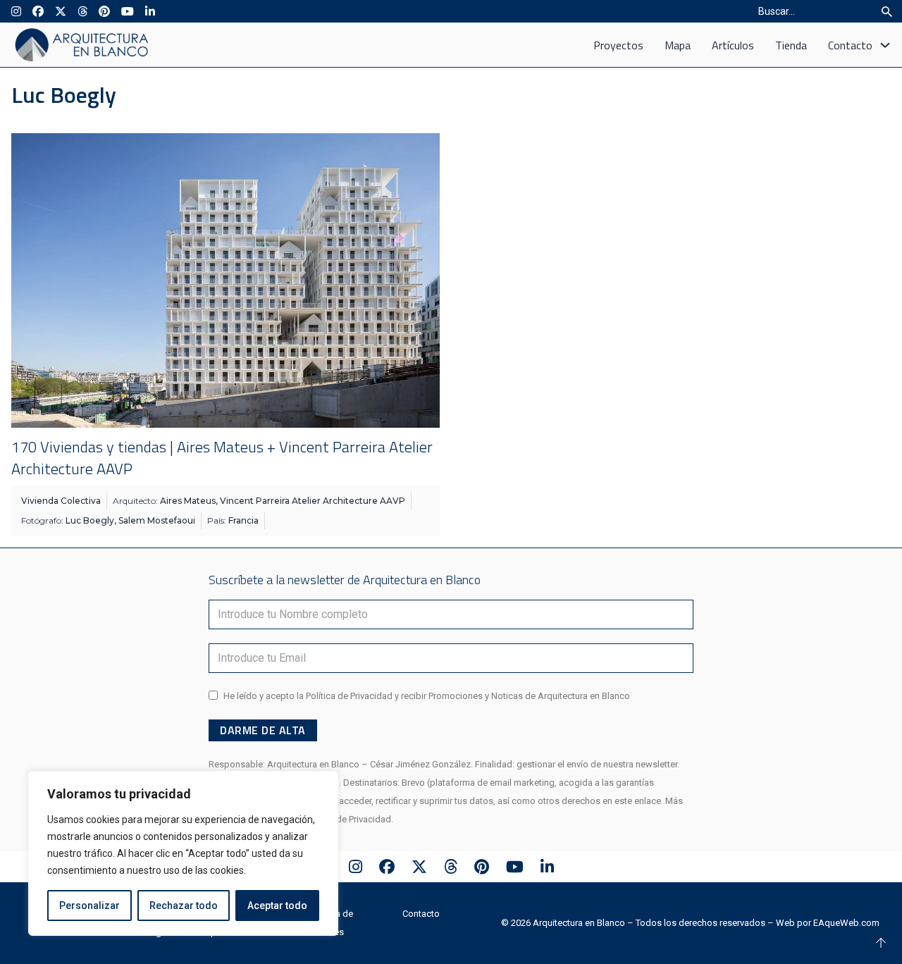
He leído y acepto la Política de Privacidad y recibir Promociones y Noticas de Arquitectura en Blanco (426, 696)
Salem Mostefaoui (156, 520)
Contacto (850, 45)
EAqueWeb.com (846, 922)
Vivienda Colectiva (61, 500)
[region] (183, 853)
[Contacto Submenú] (885, 45)
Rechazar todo (183, 905)
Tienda (791, 45)
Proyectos (618, 45)
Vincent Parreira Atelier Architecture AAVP (312, 500)
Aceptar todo (277, 905)
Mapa (678, 45)
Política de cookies (332, 922)
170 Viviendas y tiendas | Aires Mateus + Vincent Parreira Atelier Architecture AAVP (222, 458)
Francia (243, 520)
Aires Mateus (188, 500)
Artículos (733, 45)
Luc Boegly (90, 520)
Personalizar (89, 905)
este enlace (637, 801)
